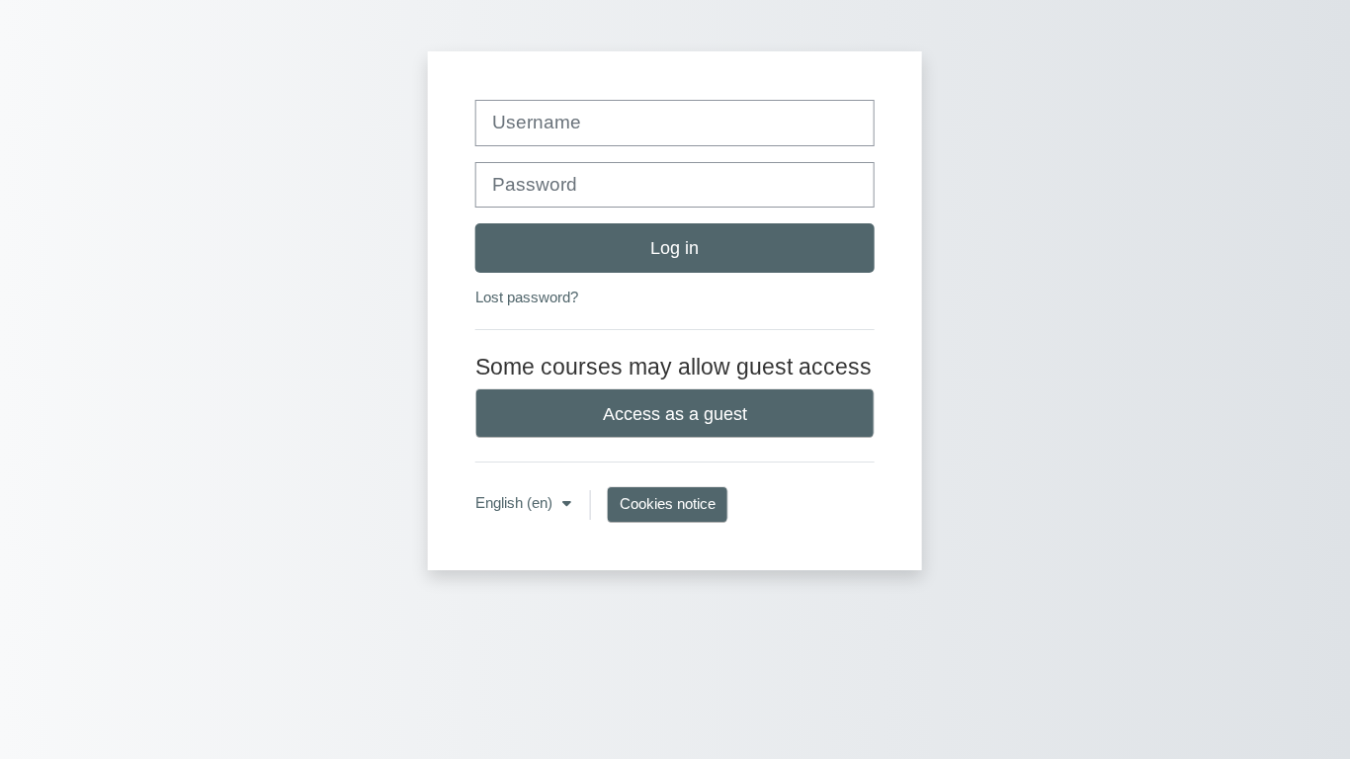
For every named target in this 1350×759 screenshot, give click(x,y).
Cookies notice (668, 503)
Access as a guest (675, 413)
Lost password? (526, 297)
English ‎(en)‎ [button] (515, 502)
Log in (674, 247)
